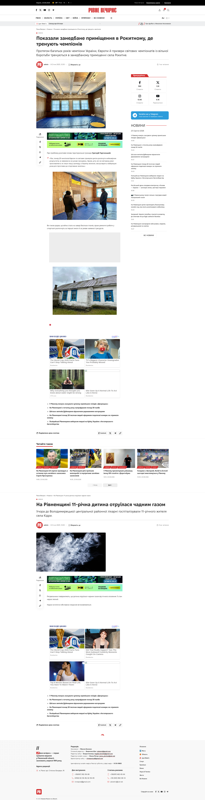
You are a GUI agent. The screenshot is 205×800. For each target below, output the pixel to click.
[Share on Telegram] (40, 157)
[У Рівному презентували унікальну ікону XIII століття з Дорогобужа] (119, 458)
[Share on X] (40, 147)
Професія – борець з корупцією (60, 23)
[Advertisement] (85, 247)
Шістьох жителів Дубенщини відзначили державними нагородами (77, 411)
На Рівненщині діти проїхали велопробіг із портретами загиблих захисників (84, 473)
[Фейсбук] (36, 10)
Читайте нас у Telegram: (148, 114)
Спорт (155, 467)
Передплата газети (153, 3)
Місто (114, 467)
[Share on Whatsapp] (40, 152)
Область (54, 467)
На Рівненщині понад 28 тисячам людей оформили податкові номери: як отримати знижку (146, 166)
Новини (40, 33)
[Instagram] (140, 99)
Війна (39, 467)
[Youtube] (158, 99)
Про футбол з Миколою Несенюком (158, 23)
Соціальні (122, 467)
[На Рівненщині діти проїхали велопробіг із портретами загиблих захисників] (85, 458)
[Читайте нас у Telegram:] (135, 115)
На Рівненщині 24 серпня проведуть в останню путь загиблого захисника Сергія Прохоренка (52, 473)
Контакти (167, 3)
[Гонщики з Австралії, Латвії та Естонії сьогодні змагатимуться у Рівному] (153, 458)
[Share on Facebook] (40, 141)
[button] (160, 10)
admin (46, 64)
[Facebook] (140, 85)
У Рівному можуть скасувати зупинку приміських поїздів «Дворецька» (78, 404)
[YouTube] (45, 10)
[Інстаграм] (49, 10)
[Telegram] (53, 10)
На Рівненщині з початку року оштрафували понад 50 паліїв (74, 408)
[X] (40, 10)
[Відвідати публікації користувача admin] (39, 64)
